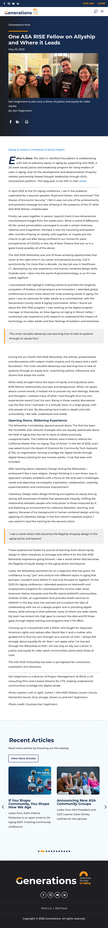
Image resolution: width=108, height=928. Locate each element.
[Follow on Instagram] (9, 3)
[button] (38, 851)
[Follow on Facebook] (4, 3)
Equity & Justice (18, 149)
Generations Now (19, 24)
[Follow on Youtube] (13, 3)
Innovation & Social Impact (48, 149)
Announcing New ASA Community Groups (27, 802)
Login (101, 3)
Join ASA (88, 3)
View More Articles (23, 758)
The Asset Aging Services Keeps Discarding (71, 803)
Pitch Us (46, 908)
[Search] (95, 11)
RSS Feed (61, 908)
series (82, 181)
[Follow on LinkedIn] (18, 3)
